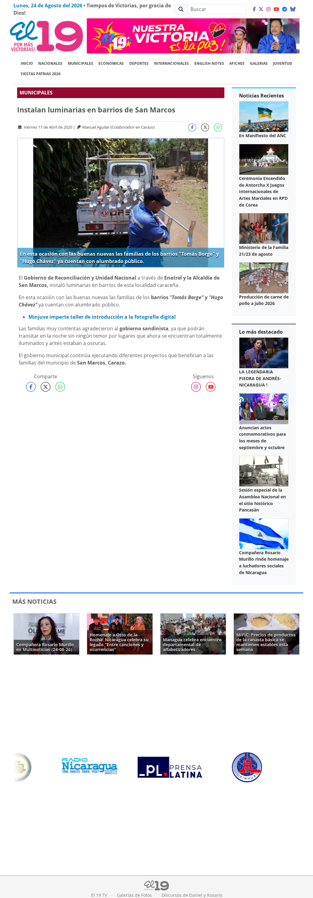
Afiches (237, 63)
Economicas (111, 63)
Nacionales (50, 63)
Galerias (259, 63)
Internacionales (171, 63)
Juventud (282, 63)
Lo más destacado (261, 331)
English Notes (209, 63)
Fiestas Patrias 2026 (41, 73)
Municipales (80, 63)
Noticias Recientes (261, 95)
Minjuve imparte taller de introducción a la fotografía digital (102, 316)
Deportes (139, 63)
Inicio (27, 63)
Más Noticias (34, 601)
